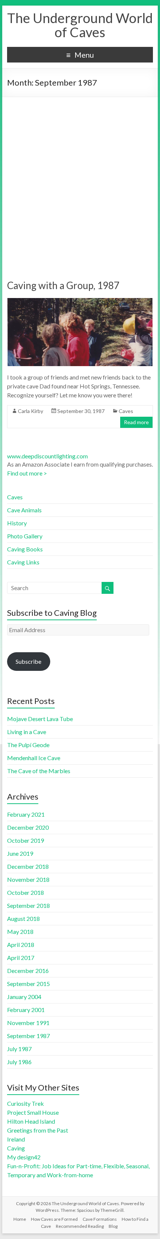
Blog (113, 1226)
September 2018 (28, 905)
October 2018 (25, 892)
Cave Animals (24, 509)
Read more (136, 422)
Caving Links (23, 562)
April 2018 (20, 944)
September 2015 (28, 983)
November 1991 (28, 1022)
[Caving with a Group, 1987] (80, 301)
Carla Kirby (30, 411)
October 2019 (25, 840)
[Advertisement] (80, 181)
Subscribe (28, 661)
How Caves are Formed (54, 1219)
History (17, 522)
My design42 (24, 1156)
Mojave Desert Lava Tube (40, 718)
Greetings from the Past (37, 1130)
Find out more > (27, 473)
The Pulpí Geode (28, 744)
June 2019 (20, 853)
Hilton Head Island (31, 1121)
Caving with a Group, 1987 (63, 285)
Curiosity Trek (25, 1103)
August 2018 (23, 918)
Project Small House (33, 1112)
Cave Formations (100, 1219)
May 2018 (20, 931)
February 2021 (26, 814)
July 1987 (19, 1048)
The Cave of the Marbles (38, 770)
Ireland (16, 1139)
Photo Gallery (24, 536)
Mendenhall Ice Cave (33, 757)
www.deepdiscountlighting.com (47, 456)
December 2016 (28, 970)
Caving (16, 1148)
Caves (126, 411)
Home (19, 1219)
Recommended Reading (80, 1226)
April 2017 (20, 957)
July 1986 (19, 1061)
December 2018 (28, 866)
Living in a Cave (26, 731)
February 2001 (26, 1009)
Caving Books (25, 549)
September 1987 (28, 1035)
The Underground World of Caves (80, 25)
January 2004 (24, 996)
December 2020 (28, 827)
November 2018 (28, 879)
